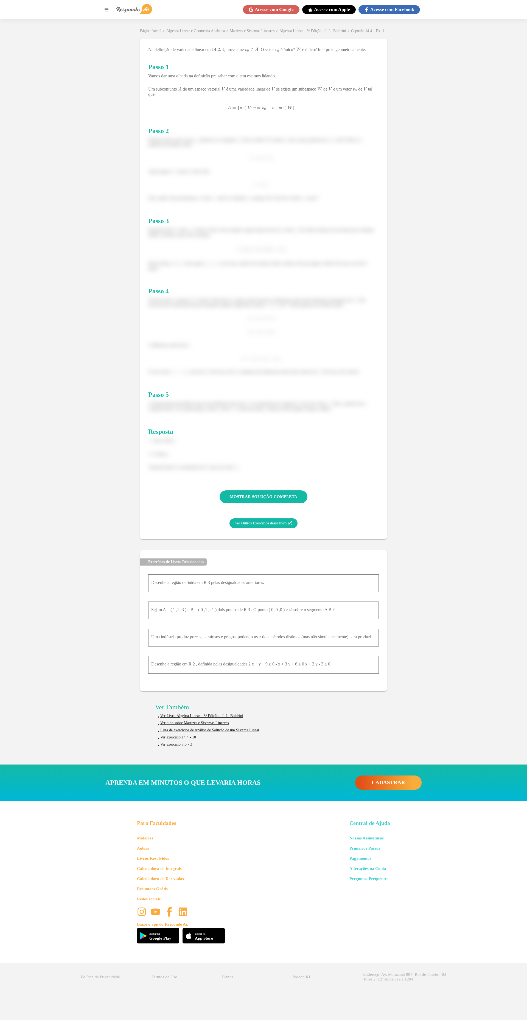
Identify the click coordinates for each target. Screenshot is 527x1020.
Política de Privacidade (100, 977)
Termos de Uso (164, 977)
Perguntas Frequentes (368, 878)
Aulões (143, 848)
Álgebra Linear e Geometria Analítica (195, 31)
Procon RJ (301, 977)
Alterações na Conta (367, 868)
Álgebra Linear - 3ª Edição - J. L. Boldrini (312, 31)
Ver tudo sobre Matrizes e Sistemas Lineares (194, 723)
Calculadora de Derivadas (160, 878)
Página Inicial (150, 31)
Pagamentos (360, 858)
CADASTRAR (388, 782)
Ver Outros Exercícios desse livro (261, 523)
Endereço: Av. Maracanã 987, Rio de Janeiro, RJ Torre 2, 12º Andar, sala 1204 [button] (404, 976)
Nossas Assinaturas (366, 838)
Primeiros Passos (364, 848)
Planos (227, 977)
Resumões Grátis (152, 889)
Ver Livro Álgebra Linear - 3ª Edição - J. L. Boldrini (201, 716)
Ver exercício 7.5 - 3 (176, 744)
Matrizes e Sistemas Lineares (252, 31)
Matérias (145, 838)
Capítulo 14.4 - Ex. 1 (367, 31)
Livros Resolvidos (153, 858)
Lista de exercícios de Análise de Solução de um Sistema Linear (209, 730)
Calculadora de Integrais (159, 868)
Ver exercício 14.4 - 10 (178, 737)
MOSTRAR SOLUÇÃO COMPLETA (263, 496)
